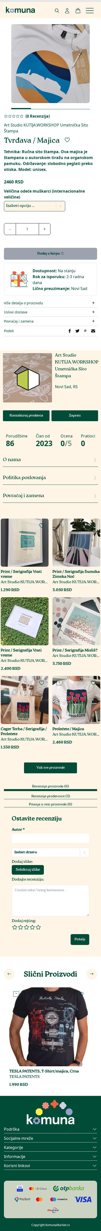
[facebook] (70, 331)
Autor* (18, 830)
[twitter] (77, 331)
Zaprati (75, 415)
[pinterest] (85, 331)
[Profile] (67, 10)
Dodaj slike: (22, 862)
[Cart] (78, 10)
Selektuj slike (28, 870)
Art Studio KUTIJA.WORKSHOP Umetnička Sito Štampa (25, 582)
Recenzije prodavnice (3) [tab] (50, 796)
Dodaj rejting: (24, 921)
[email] (93, 331)
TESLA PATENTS (24, 1077)
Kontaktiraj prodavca (26, 415)
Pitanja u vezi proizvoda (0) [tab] (50, 804)
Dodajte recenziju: (28, 880)
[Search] (57, 11)
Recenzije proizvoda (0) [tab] (50, 786)
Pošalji (80, 939)
